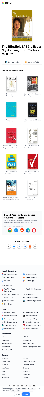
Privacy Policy (15, 390)
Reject (18, 394)
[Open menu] (41, 3)
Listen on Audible (34, 62)
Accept (26, 394)
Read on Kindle (13, 62)
